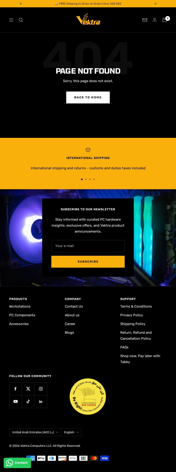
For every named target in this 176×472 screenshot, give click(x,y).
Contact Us (74, 306)
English (69, 432)
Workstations (19, 306)
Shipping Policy (132, 324)
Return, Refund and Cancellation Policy (136, 335)
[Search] (21, 20)
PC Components (22, 315)
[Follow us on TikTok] (28, 401)
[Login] (155, 20)
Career (70, 324)
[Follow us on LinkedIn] (40, 401)
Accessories (19, 324)
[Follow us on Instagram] (40, 389)
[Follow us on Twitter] (28, 389)
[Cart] (164, 20)
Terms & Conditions (136, 306)
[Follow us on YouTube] (15, 401)
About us (72, 315)
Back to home (88, 97)
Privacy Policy (131, 315)
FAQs (124, 347)
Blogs (69, 332)
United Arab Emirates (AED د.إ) (33, 432)
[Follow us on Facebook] (15, 389)
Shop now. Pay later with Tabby (140, 359)
